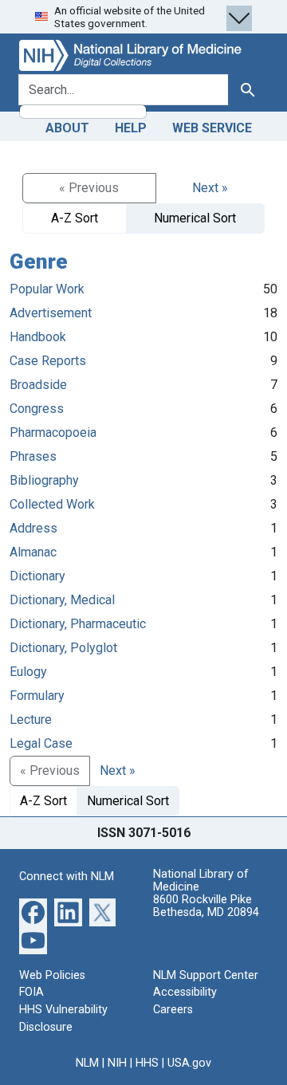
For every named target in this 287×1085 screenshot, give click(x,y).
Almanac (33, 552)
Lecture (31, 719)
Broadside (38, 384)
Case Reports (48, 360)
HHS (147, 1063)
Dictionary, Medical (62, 599)
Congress (37, 408)
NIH (117, 1063)
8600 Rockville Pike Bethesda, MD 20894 (206, 906)
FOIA (31, 992)
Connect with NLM (66, 876)
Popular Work (47, 289)
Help (131, 128)
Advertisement (51, 312)
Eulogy (28, 671)
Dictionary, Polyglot (63, 647)
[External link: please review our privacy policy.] (33, 911)
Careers (173, 1009)
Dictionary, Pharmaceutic (78, 623)
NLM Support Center (205, 975)
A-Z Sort (74, 218)
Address (33, 528)
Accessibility (185, 992)
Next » (210, 187)
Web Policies (52, 975)
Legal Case (41, 743)
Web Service (212, 128)
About (67, 128)
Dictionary (37, 576)
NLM (87, 1063)
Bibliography (44, 480)
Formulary (37, 695)
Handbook (38, 336)
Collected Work (52, 504)
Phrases (33, 456)
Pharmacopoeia (53, 432)
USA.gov (189, 1063)
